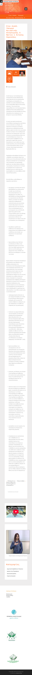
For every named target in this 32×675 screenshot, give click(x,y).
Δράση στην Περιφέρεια (13, 571)
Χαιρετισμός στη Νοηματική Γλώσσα (18, 555)
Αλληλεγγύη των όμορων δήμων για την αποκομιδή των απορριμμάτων (11, 483)
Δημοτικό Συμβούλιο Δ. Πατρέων (15, 568)
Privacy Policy (9, 595)
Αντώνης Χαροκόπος (9, 4)
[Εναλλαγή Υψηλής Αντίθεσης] (1, 1)
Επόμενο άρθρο (20, 481)
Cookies (8, 596)
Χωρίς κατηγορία (12, 86)
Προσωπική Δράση (11, 573)
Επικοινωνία (9, 594)
